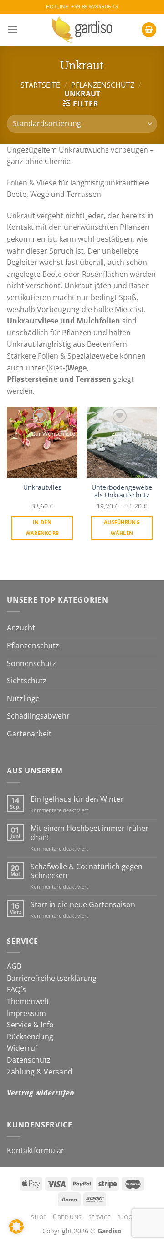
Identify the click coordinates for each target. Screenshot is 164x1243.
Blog (125, 1217)
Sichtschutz (26, 681)
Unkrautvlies (42, 487)
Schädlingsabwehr (38, 716)
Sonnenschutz (31, 663)
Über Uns (67, 1217)
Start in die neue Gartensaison (83, 904)
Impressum (26, 1013)
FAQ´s (16, 989)
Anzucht (21, 628)
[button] (16, 1226)
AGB (14, 966)
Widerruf (22, 1048)
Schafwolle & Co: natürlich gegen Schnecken (87, 871)
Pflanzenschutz (102, 85)
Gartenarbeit (29, 734)
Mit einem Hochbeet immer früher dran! (90, 832)
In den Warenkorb (42, 527)
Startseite (40, 85)
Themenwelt (28, 1001)
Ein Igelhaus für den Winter (77, 799)
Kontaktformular (35, 1150)
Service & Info (30, 1025)
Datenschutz (29, 1060)
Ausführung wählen (122, 527)
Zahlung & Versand (39, 1072)
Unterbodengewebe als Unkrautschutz (122, 491)
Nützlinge (23, 698)
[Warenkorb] (149, 29)
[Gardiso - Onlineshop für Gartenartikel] (82, 30)
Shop (38, 1217)
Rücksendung (30, 1036)
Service (99, 1217)
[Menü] (12, 29)
